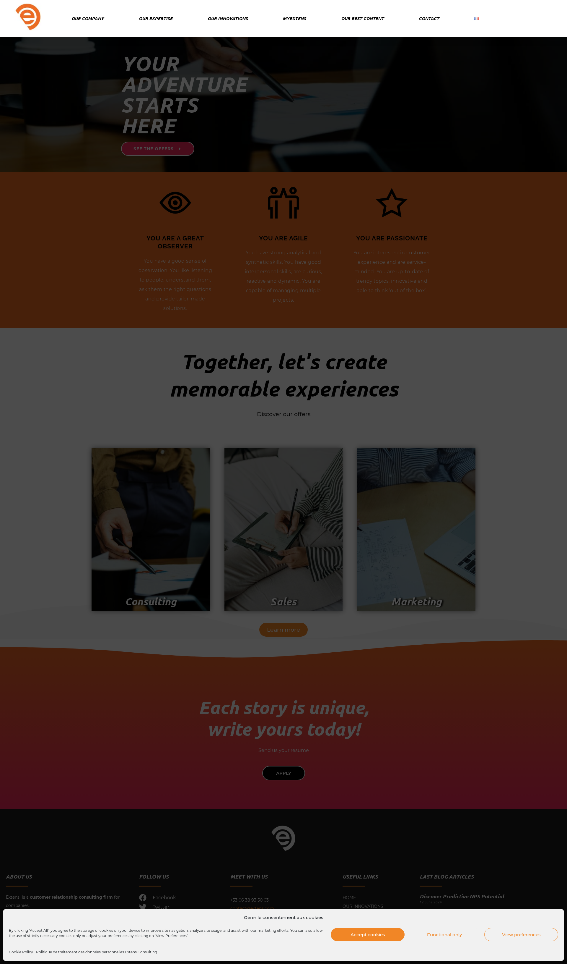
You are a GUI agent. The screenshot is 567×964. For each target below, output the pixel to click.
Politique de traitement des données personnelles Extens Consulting (96, 952)
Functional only (444, 934)
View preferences (521, 934)
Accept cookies (368, 934)
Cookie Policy (21, 952)
